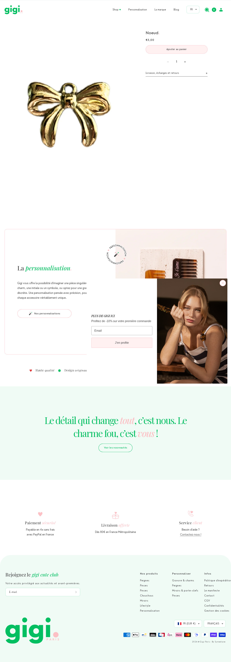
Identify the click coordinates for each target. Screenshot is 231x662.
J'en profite (122, 342)
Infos (207, 573)
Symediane (220, 642)
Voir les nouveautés (115, 447)
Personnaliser (181, 573)
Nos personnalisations (47, 313)
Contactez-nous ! (190, 534)
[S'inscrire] (76, 592)
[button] (207, 10)
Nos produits (149, 573)
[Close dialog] (223, 283)
